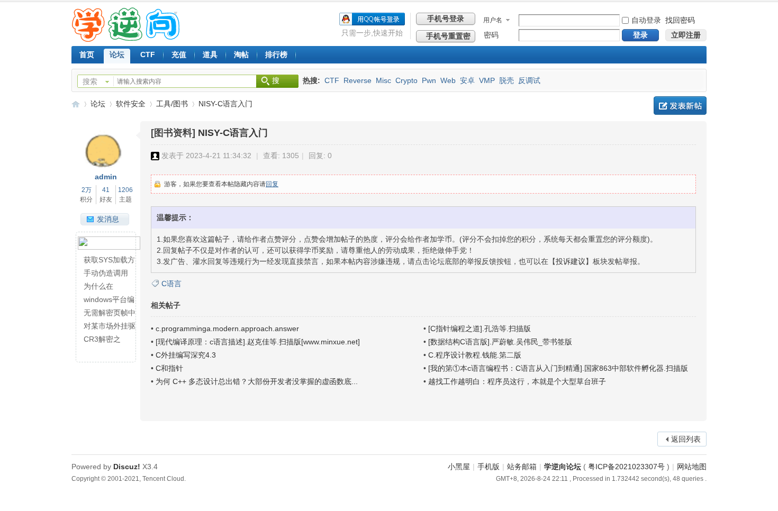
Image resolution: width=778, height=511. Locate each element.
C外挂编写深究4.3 (186, 355)
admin (106, 176)
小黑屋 (459, 466)
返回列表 (686, 439)
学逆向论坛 (75, 104)
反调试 (529, 80)
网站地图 (692, 466)
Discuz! (126, 466)
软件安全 (131, 103)
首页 (86, 54)
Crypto (406, 80)
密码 (491, 35)
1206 (125, 190)
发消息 (108, 219)
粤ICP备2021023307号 (626, 466)
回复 (272, 184)
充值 (178, 54)
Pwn (429, 80)
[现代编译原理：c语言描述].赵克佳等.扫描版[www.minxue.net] (258, 341)
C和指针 (169, 368)
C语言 (171, 283)
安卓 (467, 80)
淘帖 (241, 54)
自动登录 (646, 20)
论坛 (117, 54)
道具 (210, 54)
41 (106, 190)
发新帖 (680, 105)
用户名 (492, 20)
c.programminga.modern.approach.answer (227, 328)
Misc (383, 80)
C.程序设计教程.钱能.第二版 (474, 355)
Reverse (357, 80)
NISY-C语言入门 (225, 103)
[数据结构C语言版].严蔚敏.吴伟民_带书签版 (500, 341)
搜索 (90, 81)
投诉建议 (570, 261)
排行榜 (276, 54)
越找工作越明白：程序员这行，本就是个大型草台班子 (517, 381)
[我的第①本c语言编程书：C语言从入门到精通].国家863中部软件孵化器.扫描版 (558, 368)
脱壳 (506, 80)
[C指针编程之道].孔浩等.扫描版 (479, 328)
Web (448, 80)
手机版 (488, 466)
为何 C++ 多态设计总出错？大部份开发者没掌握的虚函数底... (257, 381)
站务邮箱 (522, 466)
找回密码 (680, 20)
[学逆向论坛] (125, 39)
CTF (147, 54)
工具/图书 (172, 103)
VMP (487, 80)
